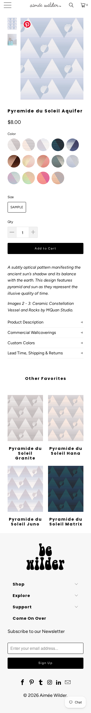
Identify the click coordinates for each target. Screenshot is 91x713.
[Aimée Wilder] (45, 5)
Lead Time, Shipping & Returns (35, 353)
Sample (16, 207)
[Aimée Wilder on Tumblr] (40, 682)
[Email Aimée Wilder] (68, 682)
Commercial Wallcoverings (32, 332)
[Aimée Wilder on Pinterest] (32, 682)
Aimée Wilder (53, 695)
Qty (10, 222)
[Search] (73, 5)
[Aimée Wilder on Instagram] (50, 682)
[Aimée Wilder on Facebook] (23, 682)
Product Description (25, 322)
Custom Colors (21, 342)
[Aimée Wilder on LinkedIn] (59, 682)
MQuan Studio (59, 310)
